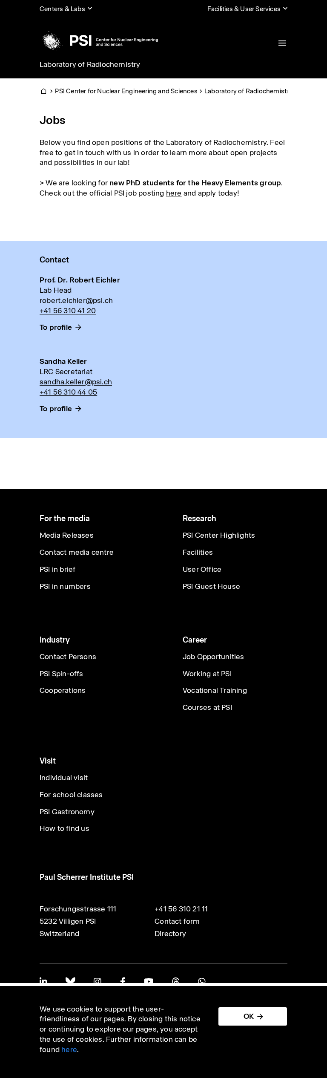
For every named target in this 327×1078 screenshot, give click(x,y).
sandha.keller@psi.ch (76, 382)
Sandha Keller (63, 361)
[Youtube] (148, 981)
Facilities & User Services (244, 8)
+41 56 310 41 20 (68, 310)
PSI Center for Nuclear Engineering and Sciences (126, 91)
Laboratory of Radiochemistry (90, 64)
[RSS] (175, 981)
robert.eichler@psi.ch (76, 300)
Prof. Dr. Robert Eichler (80, 280)
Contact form (177, 921)
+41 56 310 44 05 (68, 392)
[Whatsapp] (201, 981)
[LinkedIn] (43, 981)
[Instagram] (97, 981)
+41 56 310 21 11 (181, 909)
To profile (56, 327)
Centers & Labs (62, 8)
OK (249, 1016)
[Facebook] (122, 981)
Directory (170, 933)
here (174, 193)
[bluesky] (70, 981)
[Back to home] (99, 40)
